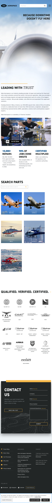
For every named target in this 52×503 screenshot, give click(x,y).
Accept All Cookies (35, 499)
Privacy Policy (21, 474)
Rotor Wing (6, 453)
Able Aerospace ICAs (23, 477)
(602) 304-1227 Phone (41, 460)
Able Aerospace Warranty (24, 453)
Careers (5, 464)
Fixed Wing (6, 449)
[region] (26, 498)
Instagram (13, 487)
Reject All (45, 499)
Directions (38, 456)
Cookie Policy (37, 497)
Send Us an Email (40, 464)
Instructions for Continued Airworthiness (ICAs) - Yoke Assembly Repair (24, 470)
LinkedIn (22, 487)
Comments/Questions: (38, 408)
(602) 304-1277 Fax (41, 462)
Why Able (6, 460)
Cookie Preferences (30, 487)
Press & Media (7, 468)
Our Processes (7, 457)
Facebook (5, 487)
